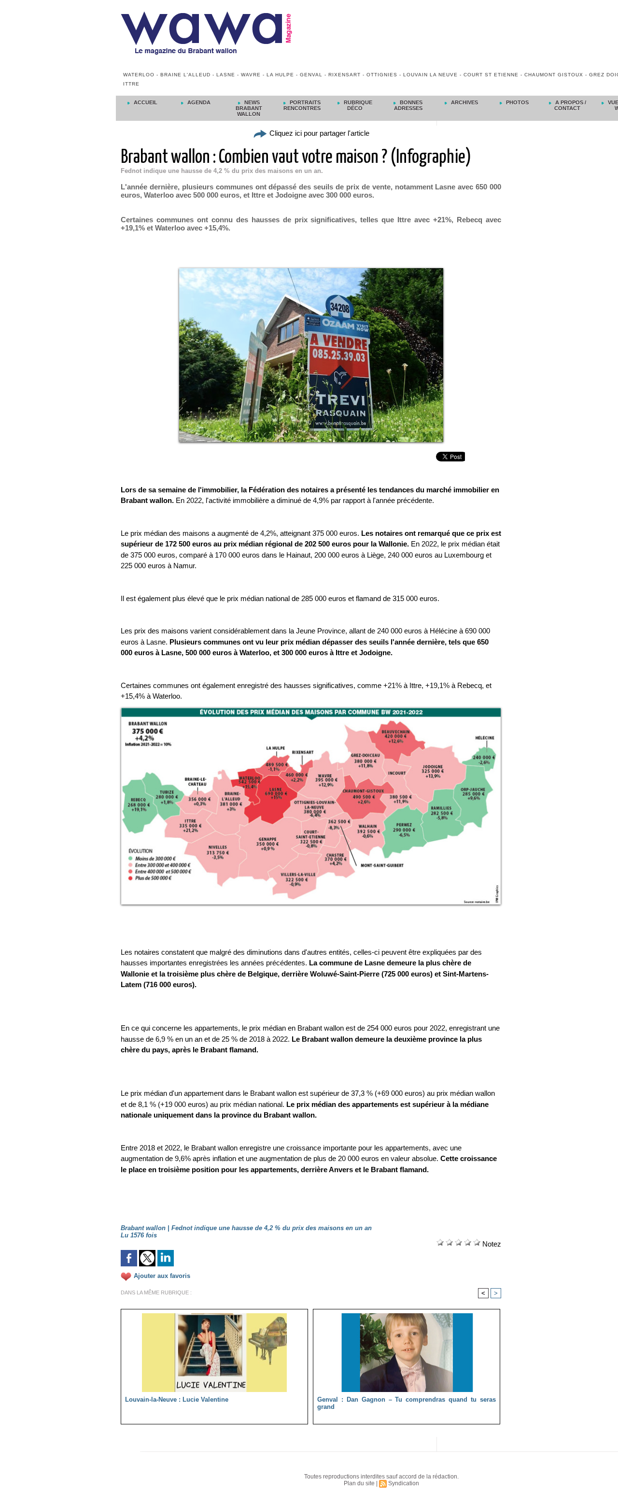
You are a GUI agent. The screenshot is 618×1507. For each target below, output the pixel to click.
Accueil (144, 102)
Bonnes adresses (408, 105)
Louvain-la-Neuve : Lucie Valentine (176, 1399)
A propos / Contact (570, 105)
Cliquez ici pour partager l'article (318, 133)
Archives (463, 102)
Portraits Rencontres (302, 105)
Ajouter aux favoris (162, 1275)
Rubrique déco (357, 105)
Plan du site (359, 1483)
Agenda (198, 102)
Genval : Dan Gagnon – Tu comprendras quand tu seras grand (406, 1403)
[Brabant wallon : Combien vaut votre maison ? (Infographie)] (311, 711)
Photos (517, 102)
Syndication (403, 1483)
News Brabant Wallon (249, 108)
